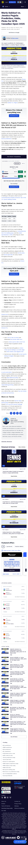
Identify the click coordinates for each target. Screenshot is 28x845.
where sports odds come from (17, 342)
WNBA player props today (9, 765)
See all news (14, 736)
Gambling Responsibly (7, 808)
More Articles (22, 447)
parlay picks (4, 402)
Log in (6, 2)
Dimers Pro (4, 328)
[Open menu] (25, 2)
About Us (3, 801)
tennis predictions (6, 138)
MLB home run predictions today (11, 771)
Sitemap (16, 806)
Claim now (12, 570)
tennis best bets (8, 254)
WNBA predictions (7, 747)
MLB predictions (7, 749)
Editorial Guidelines (19, 808)
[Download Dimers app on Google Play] (6, 792)
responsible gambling (7, 384)
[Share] (20, 413)
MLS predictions (7, 745)
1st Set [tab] (23, 163)
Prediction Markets (19, 546)
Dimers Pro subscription (9, 761)
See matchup (13, 183)
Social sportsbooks (7, 775)
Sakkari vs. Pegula (13, 102)
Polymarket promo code (9, 753)
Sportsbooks (9, 546)
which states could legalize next (14, 351)
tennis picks (21, 253)
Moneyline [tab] (17, 163)
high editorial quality (12, 377)
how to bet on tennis (13, 337)
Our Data (3, 810)
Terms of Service (5, 806)
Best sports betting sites (9, 769)
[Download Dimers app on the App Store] (6, 788)
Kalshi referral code (7, 755)
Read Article (14, 476)
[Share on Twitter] (14, 413)
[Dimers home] (2, 2)
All (3, 546)
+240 (20, 171)
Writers (3, 803)
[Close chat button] (26, 839)
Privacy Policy (17, 803)
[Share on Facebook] (17, 413)
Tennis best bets (7, 759)
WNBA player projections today (10, 763)
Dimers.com (4, 314)
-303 (20, 176)
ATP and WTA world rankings (14, 404)
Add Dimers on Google (14, 32)
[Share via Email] (11, 413)
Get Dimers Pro (12, 2)
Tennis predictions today (9, 757)
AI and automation (6, 372)
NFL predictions (7, 751)
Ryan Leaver (15, 38)
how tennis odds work (16, 339)
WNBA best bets (7, 767)
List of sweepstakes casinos (10, 773)
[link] (2, 797)
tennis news (18, 400)
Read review (6, 573)
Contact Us (17, 801)
